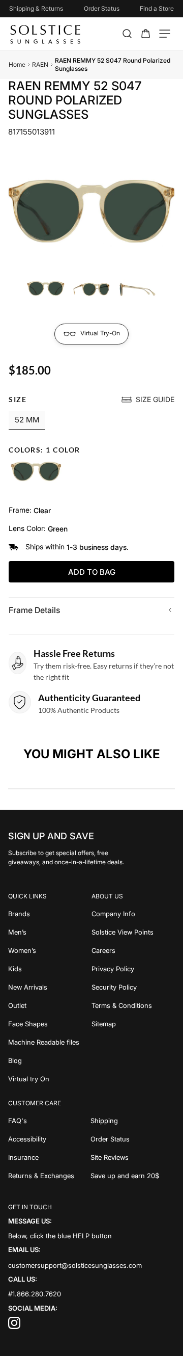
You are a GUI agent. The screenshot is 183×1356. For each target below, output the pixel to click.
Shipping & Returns (36, 8)
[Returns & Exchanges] (49, 1175)
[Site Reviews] (132, 1157)
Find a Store (157, 8)
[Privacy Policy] (133, 969)
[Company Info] (133, 914)
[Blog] (50, 1060)
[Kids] (50, 969)
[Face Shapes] (50, 1024)
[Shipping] (132, 1120)
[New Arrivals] (50, 987)
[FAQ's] (49, 1120)
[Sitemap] (133, 1024)
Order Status (101, 8)
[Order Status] (132, 1139)
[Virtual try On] (50, 1079)
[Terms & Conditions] (133, 1005)
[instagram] (14, 1326)
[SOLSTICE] (46, 33)
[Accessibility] (49, 1139)
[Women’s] (50, 950)
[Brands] (50, 914)
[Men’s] (50, 932)
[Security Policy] (133, 987)
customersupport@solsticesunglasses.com (75, 1265)
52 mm (27, 419)
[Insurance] (49, 1157)
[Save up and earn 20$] (132, 1175)
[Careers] (133, 950)
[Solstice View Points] (133, 932)
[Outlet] (50, 1005)
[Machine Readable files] (50, 1042)
